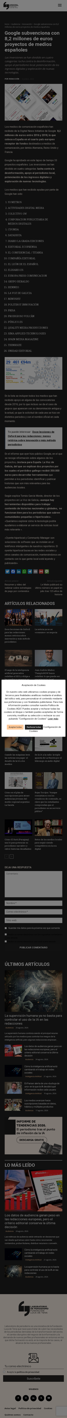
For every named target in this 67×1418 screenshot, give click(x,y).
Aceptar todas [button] (15, 727)
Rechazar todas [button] (34, 727)
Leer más (53, 718)
